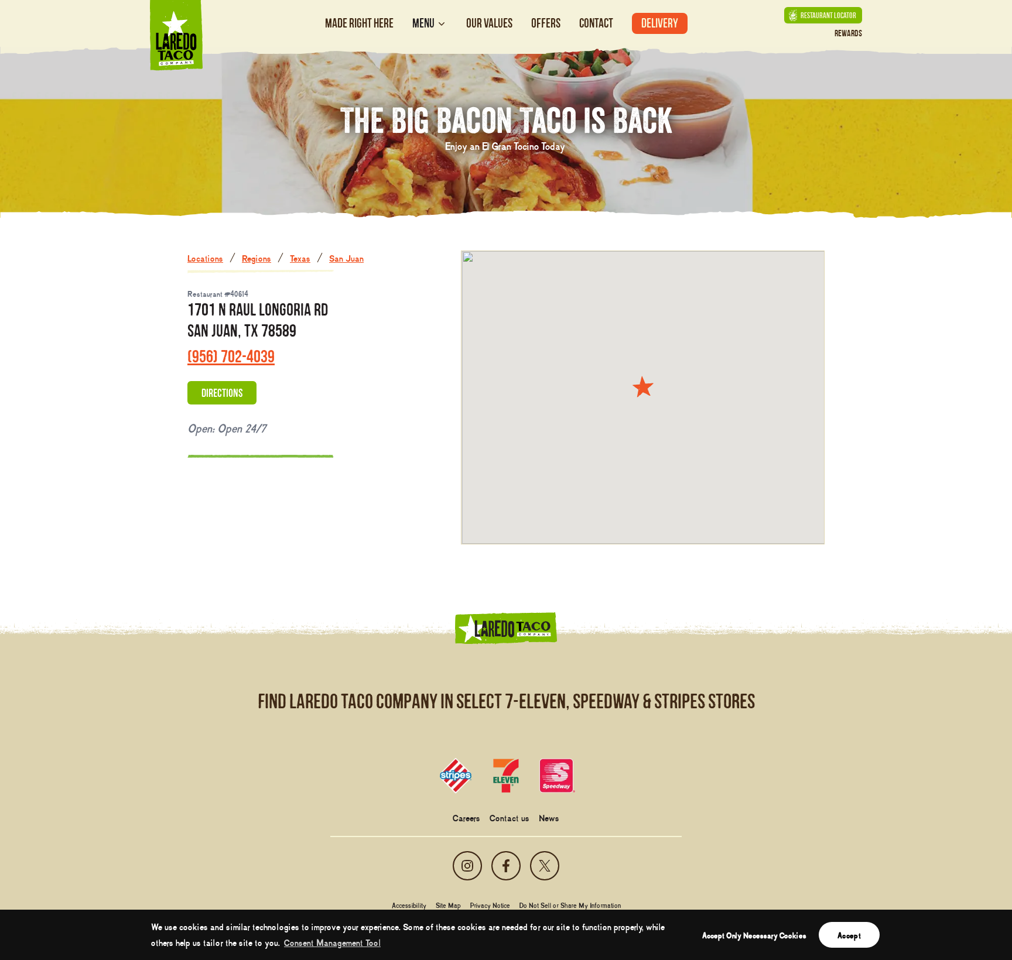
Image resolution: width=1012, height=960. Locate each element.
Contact (596, 23)
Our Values (489, 23)
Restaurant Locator (828, 15)
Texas (300, 258)
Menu (423, 23)
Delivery (659, 23)
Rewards (848, 33)
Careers (466, 817)
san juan (346, 258)
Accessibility (409, 905)
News (549, 817)
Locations (205, 258)
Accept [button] (849, 934)
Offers (545, 23)
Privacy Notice (490, 905)
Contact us (509, 817)
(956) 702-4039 (231, 356)
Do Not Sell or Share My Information (570, 905)
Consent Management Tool (332, 942)
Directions (221, 392)
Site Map (448, 905)
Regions (256, 258)
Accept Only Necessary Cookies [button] (754, 934)
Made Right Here (359, 23)
